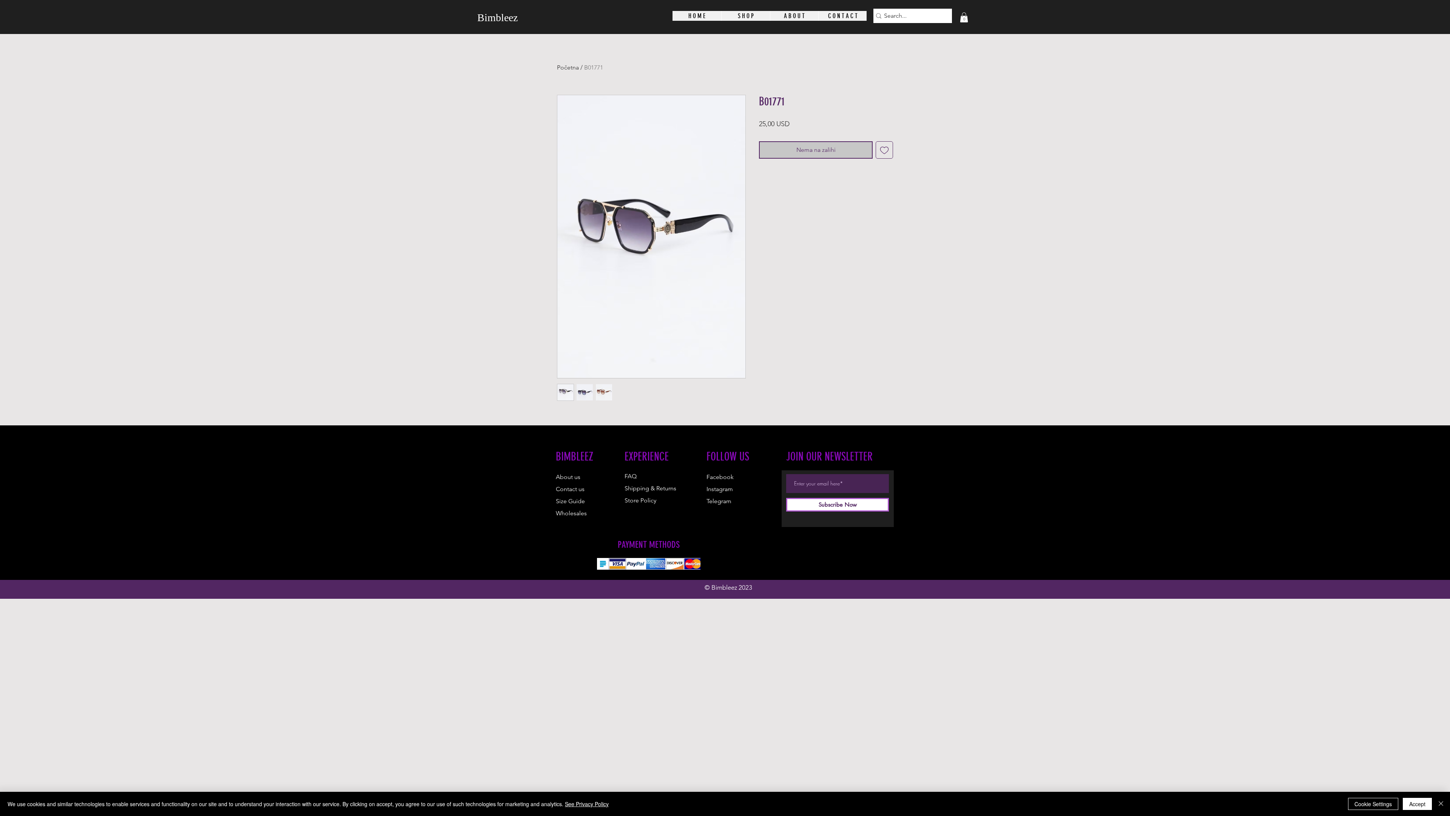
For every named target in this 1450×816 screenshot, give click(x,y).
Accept (1417, 804)
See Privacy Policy (587, 804)
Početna (568, 67)
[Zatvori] (1440, 804)
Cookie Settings (1373, 804)
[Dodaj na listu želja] (884, 150)
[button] (964, 17)
